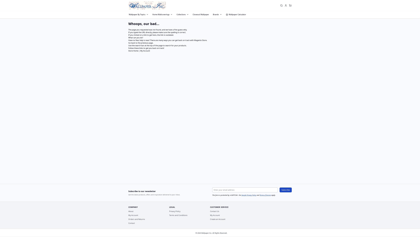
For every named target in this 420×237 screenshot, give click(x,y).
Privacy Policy (174, 211)
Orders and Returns (136, 219)
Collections (181, 14)
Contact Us (214, 211)
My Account (145, 51)
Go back (131, 43)
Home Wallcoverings (161, 14)
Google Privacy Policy (248, 195)
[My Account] (286, 5)
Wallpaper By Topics (137, 14)
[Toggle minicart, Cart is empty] (290, 5)
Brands (216, 14)
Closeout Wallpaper (201, 14)
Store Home (133, 51)
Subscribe (286, 190)
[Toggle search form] (281, 5)
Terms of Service (265, 195)
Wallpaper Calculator (237, 14)
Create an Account (217, 219)
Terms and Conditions (178, 215)
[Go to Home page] (147, 5)
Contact (131, 223)
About (130, 211)
